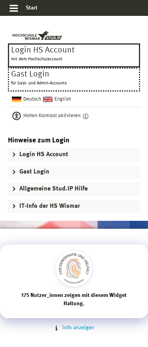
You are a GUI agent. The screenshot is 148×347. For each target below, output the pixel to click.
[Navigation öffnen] (14, 9)
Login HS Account (43, 53)
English (62, 99)
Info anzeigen (77, 327)
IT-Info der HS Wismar (49, 206)
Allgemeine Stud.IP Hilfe (53, 189)
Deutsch (32, 99)
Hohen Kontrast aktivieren (52, 115)
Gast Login (34, 172)
